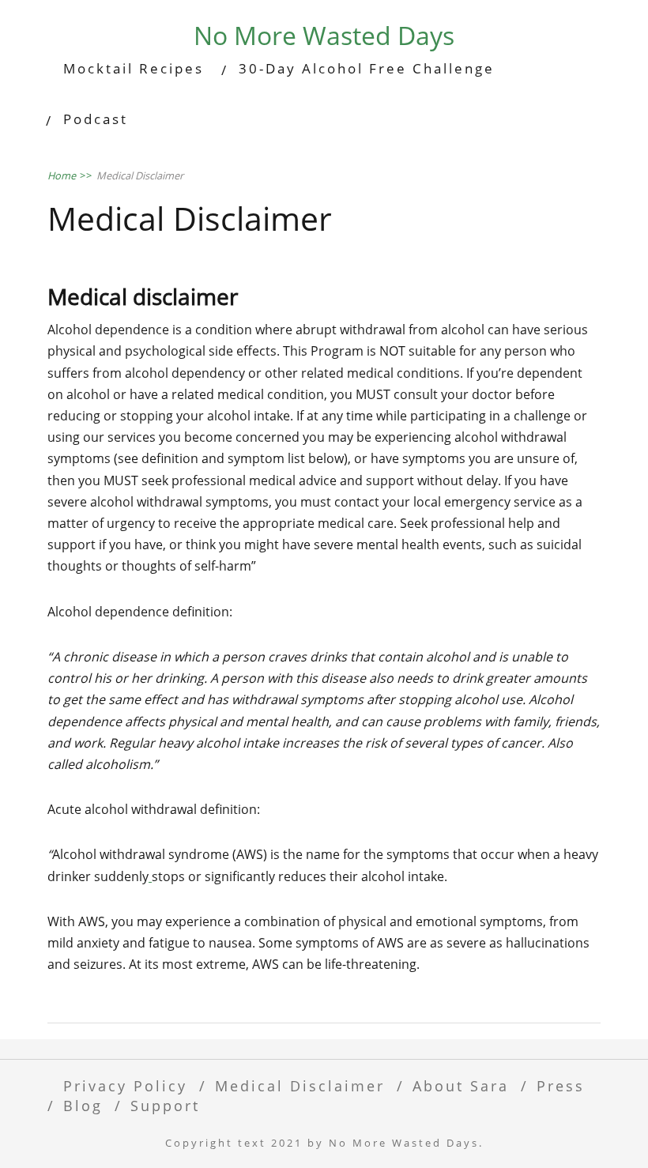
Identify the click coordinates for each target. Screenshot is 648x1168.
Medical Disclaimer (300, 1085)
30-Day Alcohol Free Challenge (367, 68)
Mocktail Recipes (133, 68)
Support (165, 1105)
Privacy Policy (125, 1085)
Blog (83, 1105)
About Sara (461, 1085)
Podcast (95, 119)
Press (561, 1085)
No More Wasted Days (324, 35)
